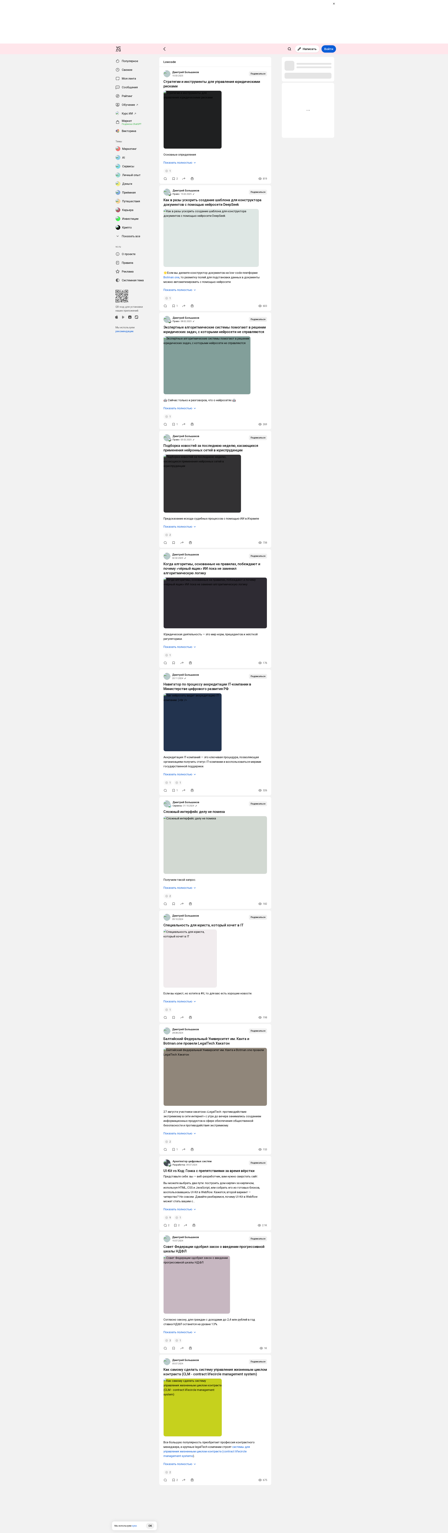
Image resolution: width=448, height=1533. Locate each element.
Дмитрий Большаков (185, 72)
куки (134, 1525)
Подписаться (258, 73)
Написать (310, 49)
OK (150, 1525)
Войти (328, 49)
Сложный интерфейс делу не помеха (194, 812)
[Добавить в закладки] (173, 542)
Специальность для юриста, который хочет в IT (203, 925)
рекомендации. (124, 331)
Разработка (179, 1164)
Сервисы (177, 805)
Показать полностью (177, 162)
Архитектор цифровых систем (192, 1161)
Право (176, 194)
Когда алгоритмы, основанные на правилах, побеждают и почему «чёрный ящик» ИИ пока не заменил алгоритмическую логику (211, 568)
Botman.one (171, 277)
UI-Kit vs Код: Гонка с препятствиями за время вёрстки (208, 1171)
